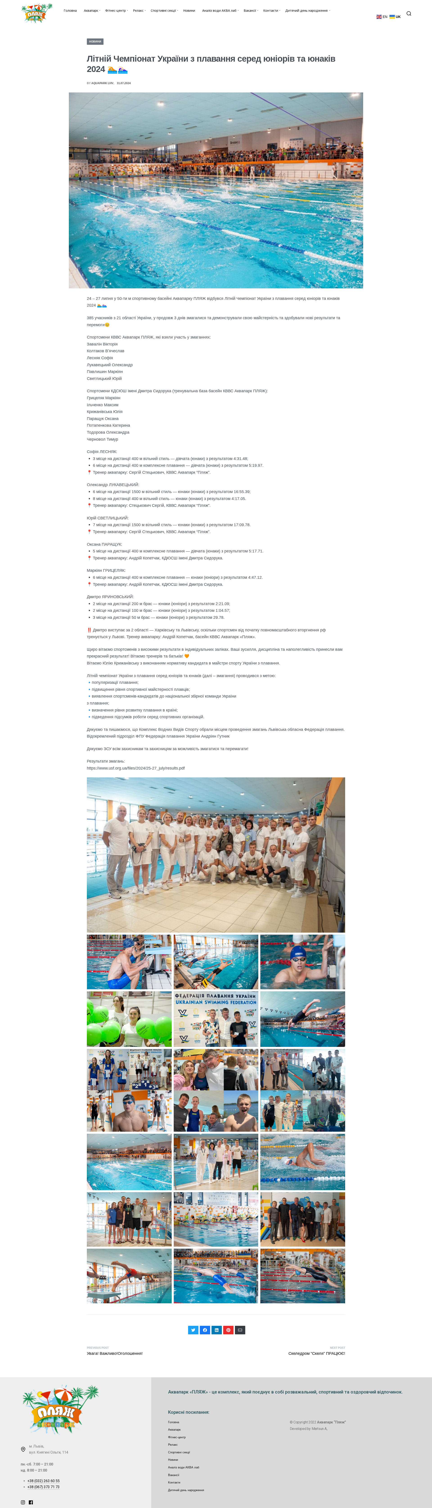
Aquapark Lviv (102, 83)
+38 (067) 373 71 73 (43, 1487)
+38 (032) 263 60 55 (43, 1481)
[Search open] (408, 13)
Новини (95, 41)
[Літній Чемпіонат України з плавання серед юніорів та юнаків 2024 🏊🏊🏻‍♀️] (193, 1330)
